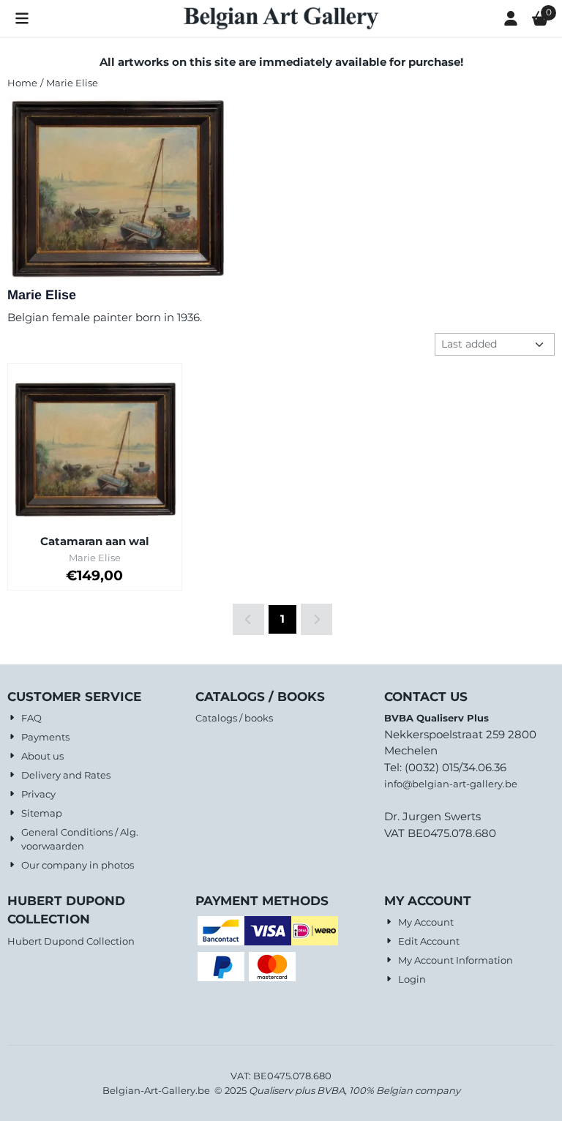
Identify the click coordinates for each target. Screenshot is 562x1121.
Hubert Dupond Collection (71, 941)
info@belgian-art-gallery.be (450, 784)
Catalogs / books (234, 718)
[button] (22, 18)
